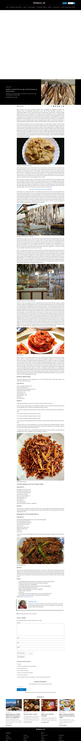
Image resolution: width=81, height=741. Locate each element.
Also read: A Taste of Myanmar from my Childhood (40, 189)
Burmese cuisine (29, 613)
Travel (29, 7)
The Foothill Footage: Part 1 (23, 668)
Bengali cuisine (23, 613)
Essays (7, 7)
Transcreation (39, 7)
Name (18, 637)
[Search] (74, 3)
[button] (51, 106)
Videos (24, 7)
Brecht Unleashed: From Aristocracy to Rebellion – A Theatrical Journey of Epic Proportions (34, 677)
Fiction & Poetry (18, 7)
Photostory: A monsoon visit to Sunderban (25, 672)
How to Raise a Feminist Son (23, 674)
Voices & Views (56, 7)
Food (10, 86)
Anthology (33, 7)
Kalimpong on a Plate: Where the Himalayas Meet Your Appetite (13, 715)
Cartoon (62, 7)
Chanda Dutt (32, 601)
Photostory (12, 7)
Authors (73, 7)
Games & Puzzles (68, 7)
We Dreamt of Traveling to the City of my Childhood (27, 666)
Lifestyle (44, 7)
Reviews (50, 7)
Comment (19, 622)
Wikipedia (26, 596)
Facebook (31, 596)
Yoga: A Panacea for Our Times (23, 670)
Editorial (19, 664)
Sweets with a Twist (30, 714)
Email (18, 642)
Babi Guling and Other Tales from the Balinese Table (67, 715)
